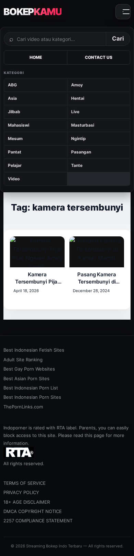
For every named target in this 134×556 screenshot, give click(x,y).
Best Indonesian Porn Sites (32, 397)
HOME (36, 57)
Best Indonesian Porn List (30, 388)
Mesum (15, 138)
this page (94, 435)
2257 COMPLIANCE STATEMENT (37, 520)
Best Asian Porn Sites (26, 378)
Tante (76, 165)
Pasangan (81, 151)
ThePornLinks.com (23, 406)
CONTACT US (98, 57)
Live (75, 111)
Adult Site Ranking (23, 359)
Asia (12, 98)
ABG (12, 84)
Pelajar (15, 165)
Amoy (77, 84)
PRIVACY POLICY (21, 492)
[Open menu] (123, 11)
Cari (118, 38)
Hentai (77, 98)
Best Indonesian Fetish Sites (33, 350)
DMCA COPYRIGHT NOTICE (32, 511)
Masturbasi (82, 125)
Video (14, 178)
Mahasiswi (18, 125)
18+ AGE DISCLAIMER (26, 502)
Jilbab (14, 111)
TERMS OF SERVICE (24, 483)
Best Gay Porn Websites (29, 369)
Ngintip (78, 138)
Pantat (14, 151)
